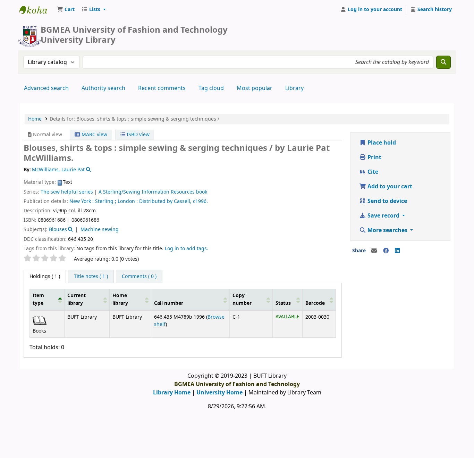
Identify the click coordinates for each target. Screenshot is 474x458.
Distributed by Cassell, (165, 201)
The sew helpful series (67, 192)
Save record (383, 216)
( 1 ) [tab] (44, 276)
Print (373, 157)
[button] (65, 9)
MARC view (93, 134)
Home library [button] (120, 299)
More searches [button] (387, 230)
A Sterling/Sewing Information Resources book (153, 192)
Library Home (172, 393)
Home (35, 119)
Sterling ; (105, 201)
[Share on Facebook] (386, 251)
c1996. (200, 201)
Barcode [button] (315, 303)
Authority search (103, 88)
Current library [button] (76, 299)
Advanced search (46, 88)
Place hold (381, 143)
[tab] (91, 277)
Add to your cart (389, 186)
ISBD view (137, 134)
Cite (372, 172)
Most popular (254, 88)
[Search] (443, 62)
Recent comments (162, 88)
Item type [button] (38, 299)
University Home (219, 393)
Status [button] (283, 303)
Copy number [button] (242, 299)
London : (128, 201)
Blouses (58, 229)
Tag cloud (211, 88)
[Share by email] (374, 251)
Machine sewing (100, 229)
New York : (81, 201)
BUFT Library (36, 10)
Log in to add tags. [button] (186, 248)
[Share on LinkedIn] (397, 251)
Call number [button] (168, 303)
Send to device (386, 201)
